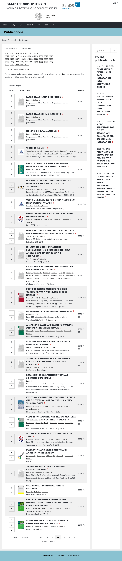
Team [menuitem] (46, 24)
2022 (26, 53)
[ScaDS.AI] (82, 5)
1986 (21, 64)
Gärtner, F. (59, 508)
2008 (12, 59)
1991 (46, 62)
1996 (21, 62)
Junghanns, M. (38, 220)
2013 (36, 56)
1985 (26, 64)
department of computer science (38, 8)
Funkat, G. (46, 276)
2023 (21, 53)
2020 (36, 53)
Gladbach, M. (30, 189)
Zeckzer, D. (39, 511)
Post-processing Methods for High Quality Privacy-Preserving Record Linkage (46, 291)
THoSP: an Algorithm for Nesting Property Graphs (45, 468)
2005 (26, 59)
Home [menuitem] (4, 24)
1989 (7, 64)
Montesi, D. (49, 472)
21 (81, 537)
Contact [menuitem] (60, 555)
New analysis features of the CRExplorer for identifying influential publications (50, 232)
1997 (17, 62)
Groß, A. (43, 331)
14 (41, 537)
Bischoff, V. (69, 273)
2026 (7, 53)
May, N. (45, 439)
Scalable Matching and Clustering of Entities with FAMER (48, 343)
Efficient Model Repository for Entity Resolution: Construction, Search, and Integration (106, 131)
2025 (12, 53)
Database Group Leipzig (26, 4)
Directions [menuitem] (48, 555)
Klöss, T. (45, 278)
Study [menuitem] (12, 24)
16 (53, 537)
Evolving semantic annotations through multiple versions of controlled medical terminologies (50, 400)
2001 (46, 59)
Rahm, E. (29, 100)
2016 (21, 56)
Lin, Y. (37, 331)
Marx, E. (56, 151)
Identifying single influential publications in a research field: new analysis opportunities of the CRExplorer (48, 251)
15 (47, 537)
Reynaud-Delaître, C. (32, 409)
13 (36, 537)
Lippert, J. (53, 278)
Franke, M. (29, 170)
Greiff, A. (62, 276)
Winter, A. (29, 273)
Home (4, 40)
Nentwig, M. (48, 151)
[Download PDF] (12, 96)
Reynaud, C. (69, 423)
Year (81, 90)
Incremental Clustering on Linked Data (49, 311)
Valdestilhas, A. (31, 151)
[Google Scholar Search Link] (12, 101)
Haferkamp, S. (70, 276)
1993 (36, 62)
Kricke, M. (29, 492)
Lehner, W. (48, 511)
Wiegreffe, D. (30, 511)
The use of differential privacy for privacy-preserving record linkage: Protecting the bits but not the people (106, 185)
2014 (31, 56)
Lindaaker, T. (58, 220)
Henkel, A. (30, 278)
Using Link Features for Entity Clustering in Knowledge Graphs (50, 201)
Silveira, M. (67, 331)
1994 (31, 62)
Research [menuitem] (29, 24)
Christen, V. (29, 331)
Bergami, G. (30, 472)
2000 (51, 59)
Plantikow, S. (67, 220)
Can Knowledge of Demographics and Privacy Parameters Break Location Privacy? (106, 157)
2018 (12, 56)
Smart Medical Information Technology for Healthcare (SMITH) (49, 268)
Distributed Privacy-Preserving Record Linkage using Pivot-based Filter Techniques (48, 183)
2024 (17, 53)
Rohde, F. (55, 527)
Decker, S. (38, 276)
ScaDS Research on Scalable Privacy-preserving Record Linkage (47, 522)
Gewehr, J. (54, 276)
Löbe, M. (60, 278)
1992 (41, 62)
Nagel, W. (44, 367)
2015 (26, 56)
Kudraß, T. (47, 189)
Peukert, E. (36, 100)
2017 (17, 56)
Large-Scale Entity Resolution (43, 96)
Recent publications (103, 58)
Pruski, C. (59, 331)
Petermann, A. (69, 456)
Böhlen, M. (29, 439)
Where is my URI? (36, 147)
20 (75, 537)
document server (68, 74)
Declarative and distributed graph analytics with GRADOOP (46, 451)
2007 (17, 59)
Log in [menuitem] (115, 3)
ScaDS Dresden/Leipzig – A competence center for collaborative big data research (48, 361)
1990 (51, 62)
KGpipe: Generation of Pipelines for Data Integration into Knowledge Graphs (105, 76)
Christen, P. (55, 189)
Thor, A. (28, 236)
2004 (31, 59)
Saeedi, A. (29, 206)
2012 (41, 56)
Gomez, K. (59, 456)
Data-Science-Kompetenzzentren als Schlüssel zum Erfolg (47, 376)
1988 (12, 64)
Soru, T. (39, 151)
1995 (26, 62)
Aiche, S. (54, 273)
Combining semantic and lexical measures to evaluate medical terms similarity (51, 418)
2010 (51, 56)
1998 (12, 62)
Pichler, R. (38, 439)
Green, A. (29, 220)
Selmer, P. (29, 222)
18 (64, 537)
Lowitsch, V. (68, 278)
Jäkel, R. (29, 367)
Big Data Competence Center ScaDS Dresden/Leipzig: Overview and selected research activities (49, 502)
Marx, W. (36, 236)
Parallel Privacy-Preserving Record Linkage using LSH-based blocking (47, 165)
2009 (7, 59)
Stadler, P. (67, 508)
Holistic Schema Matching (41, 130)
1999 (7, 62)
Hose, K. (65, 439)
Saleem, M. (63, 151)
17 (58, 537)
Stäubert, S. (38, 273)
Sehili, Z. (37, 170)
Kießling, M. (48, 220)
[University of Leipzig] (55, 16)
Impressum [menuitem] (73, 555)
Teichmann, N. (50, 456)
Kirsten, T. (38, 278)
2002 (41, 59)
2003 (36, 59)
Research (13, 40)
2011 (46, 56)
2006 (21, 59)
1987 (17, 64)
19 (70, 537)
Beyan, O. (62, 273)
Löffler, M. (36, 281)
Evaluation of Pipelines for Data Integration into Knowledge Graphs (105, 105)
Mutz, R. (43, 236)
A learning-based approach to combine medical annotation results (49, 326)
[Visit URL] (12, 106)
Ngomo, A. (72, 151)
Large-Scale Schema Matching (43, 113)
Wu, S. (58, 439)
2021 (31, 53)
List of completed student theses (17, 69)
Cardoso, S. (51, 331)
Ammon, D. (46, 273)
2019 (7, 56)
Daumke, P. (29, 276)
